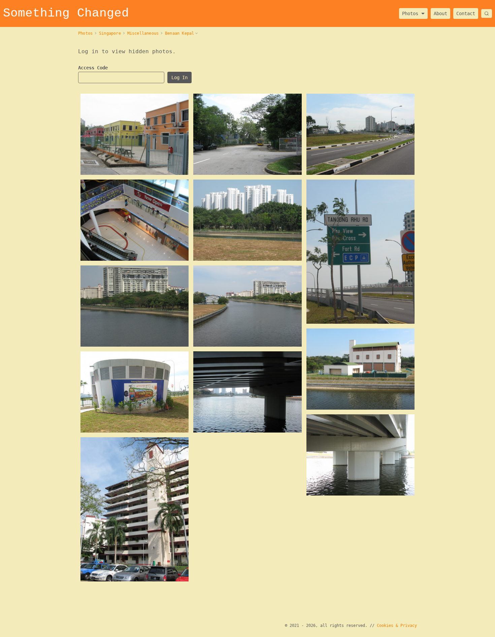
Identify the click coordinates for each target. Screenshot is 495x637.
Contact (465, 13)
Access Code (93, 67)
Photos (410, 11)
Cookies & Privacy (397, 625)
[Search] (486, 13)
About (440, 13)
